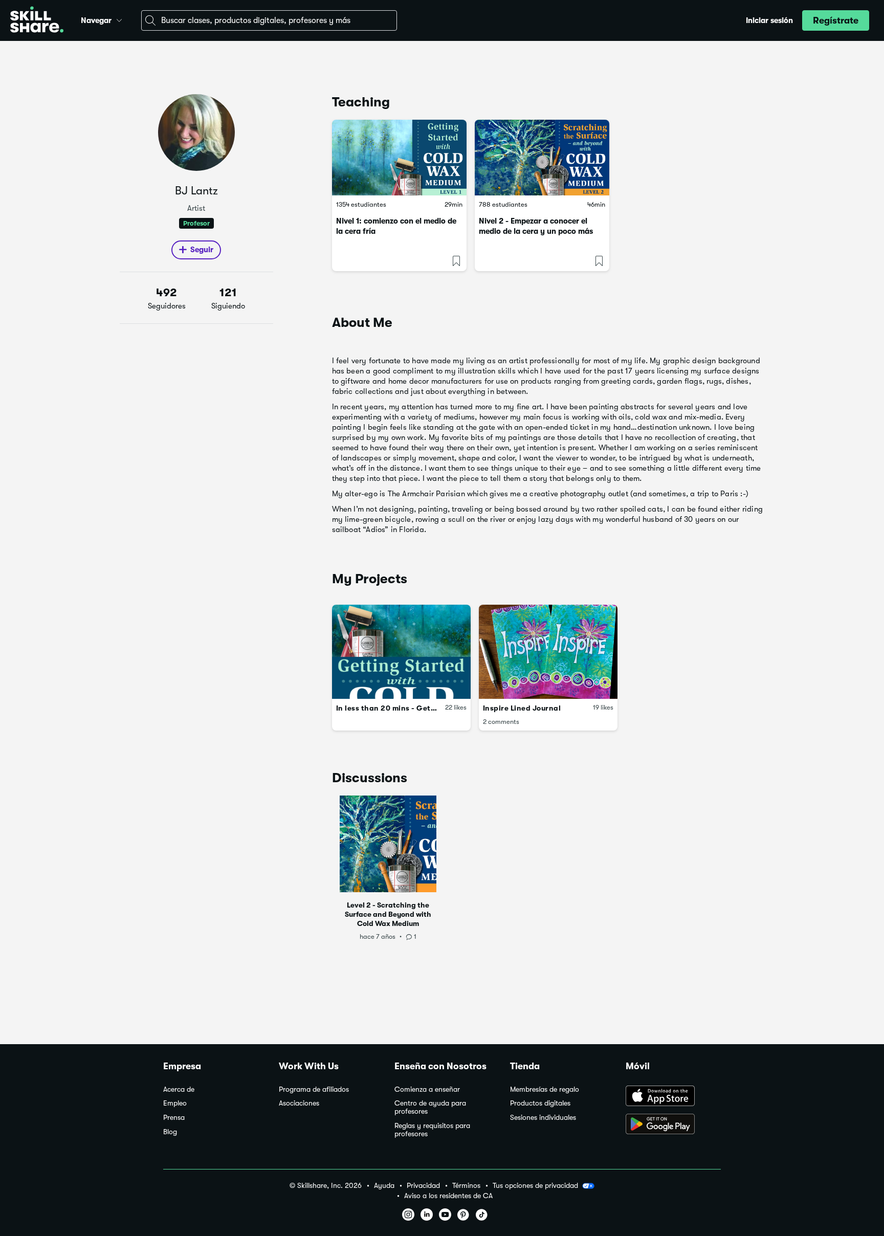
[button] (119, 19)
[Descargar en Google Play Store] (673, 1125)
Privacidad (423, 1185)
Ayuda (384, 1185)
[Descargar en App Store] (673, 1097)
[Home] (36, 20)
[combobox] (269, 20)
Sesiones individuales (543, 1117)
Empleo (175, 1103)
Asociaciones (299, 1103)
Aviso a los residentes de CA (448, 1196)
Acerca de (178, 1089)
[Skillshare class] (399, 157)
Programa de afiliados (314, 1089)
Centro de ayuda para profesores (430, 1107)
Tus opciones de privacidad (535, 1185)
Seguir (201, 249)
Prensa (174, 1117)
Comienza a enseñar (427, 1089)
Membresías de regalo (544, 1089)
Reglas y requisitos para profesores (432, 1130)
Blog (170, 1132)
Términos (466, 1185)
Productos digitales (540, 1103)
